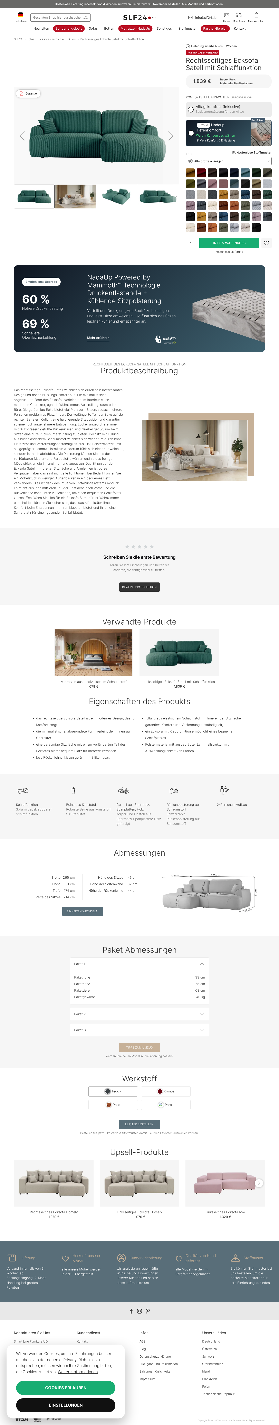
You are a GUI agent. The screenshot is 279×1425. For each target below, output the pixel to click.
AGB (143, 1341)
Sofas (93, 28)
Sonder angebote (69, 28)
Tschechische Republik (218, 1394)
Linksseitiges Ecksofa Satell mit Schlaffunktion (179, 682)
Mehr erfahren (98, 338)
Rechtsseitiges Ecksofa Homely (54, 1212)
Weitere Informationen (78, 1371)
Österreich (209, 1349)
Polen (206, 1386)
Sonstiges (164, 28)
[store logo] (139, 17)
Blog (143, 1349)
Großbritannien (212, 1364)
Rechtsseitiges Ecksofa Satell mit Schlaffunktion (112, 39)
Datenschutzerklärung (155, 1356)
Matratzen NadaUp (135, 28)
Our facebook (131, 1311)
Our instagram (139, 1311)
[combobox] (60, 17)
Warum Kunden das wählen (215, 135)
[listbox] (229, 200)
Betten (109, 28)
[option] (190, 172)
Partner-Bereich (215, 28)
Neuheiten (41, 28)
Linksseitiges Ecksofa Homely (139, 1212)
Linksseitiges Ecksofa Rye (225, 1212)
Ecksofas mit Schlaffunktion (57, 39)
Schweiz (208, 1356)
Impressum (147, 1379)
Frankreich (209, 1379)
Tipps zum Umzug (139, 1047)
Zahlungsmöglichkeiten (156, 1371)
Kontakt (240, 28)
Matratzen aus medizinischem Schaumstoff (94, 682)
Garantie (31, 93)
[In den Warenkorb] (229, 243)
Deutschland (211, 1341)
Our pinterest (147, 1311)
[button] (22, 135)
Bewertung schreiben (139, 587)
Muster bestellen (139, 1124)
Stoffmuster (187, 28)
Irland (206, 1371)
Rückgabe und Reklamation (159, 1364)
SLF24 (18, 39)
